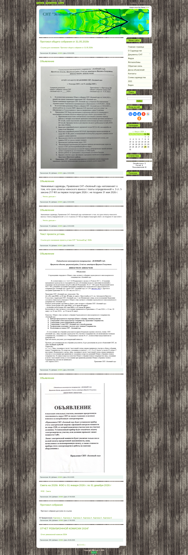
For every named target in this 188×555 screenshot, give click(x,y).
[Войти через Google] (148, 114)
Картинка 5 (97, 518)
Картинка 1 (57, 518)
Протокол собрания (51, 504)
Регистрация (51, 3)
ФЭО (42, 491)
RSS (147, 7)
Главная (40, 3)
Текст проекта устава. (52, 234)
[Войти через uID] (130, 114)
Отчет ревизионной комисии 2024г (54, 534)
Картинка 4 (87, 518)
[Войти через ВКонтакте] (135, 114)
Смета (48, 491)
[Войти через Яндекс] (143, 114)
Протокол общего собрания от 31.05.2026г (64, 41)
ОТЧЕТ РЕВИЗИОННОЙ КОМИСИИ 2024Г (64, 528)
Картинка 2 (67, 518)
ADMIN (60, 53)
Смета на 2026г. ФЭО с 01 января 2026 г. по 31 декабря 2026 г (75, 485)
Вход (61, 3)
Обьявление (47, 61)
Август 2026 (139, 132)
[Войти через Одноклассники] (139, 118)
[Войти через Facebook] (139, 114)
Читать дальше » (49, 196)
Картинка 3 (77, 518)
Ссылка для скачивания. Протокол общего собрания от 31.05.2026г (67, 48)
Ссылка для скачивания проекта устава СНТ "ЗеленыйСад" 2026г (66, 240)
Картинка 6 (107, 518)
